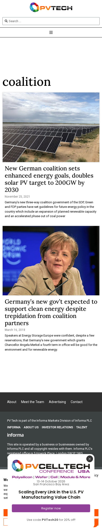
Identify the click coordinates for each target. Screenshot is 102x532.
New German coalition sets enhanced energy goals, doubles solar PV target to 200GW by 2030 (49, 179)
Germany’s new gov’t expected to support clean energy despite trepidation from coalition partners (51, 312)
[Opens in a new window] (15, 435)
